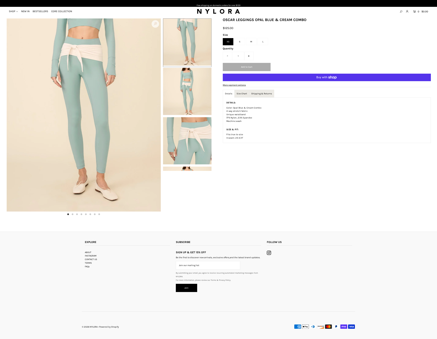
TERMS (88, 263)
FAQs (87, 266)
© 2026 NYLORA (89, 327)
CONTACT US (91, 259)
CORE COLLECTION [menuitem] (61, 11)
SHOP (12, 11)
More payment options (234, 85)
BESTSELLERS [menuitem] (40, 11)
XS (228, 41)
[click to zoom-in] (155, 24)
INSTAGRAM (90, 255)
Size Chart (242, 93)
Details (228, 93)
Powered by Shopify (109, 327)
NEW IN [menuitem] (25, 11)
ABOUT (88, 252)
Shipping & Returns (261, 93)
